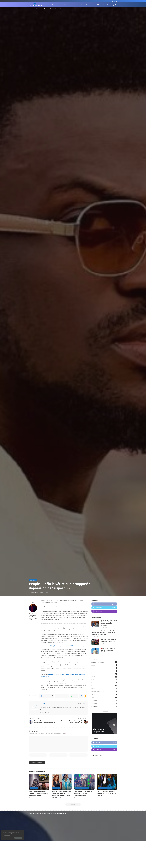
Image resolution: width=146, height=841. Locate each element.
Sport (92, 697)
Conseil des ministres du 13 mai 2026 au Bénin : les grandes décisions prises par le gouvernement (109, 622)
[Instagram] (114, 1)
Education (93, 671)
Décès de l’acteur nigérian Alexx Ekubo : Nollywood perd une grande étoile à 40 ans (33, 617)
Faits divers (94, 674)
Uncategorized (95, 706)
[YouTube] (116, 1)
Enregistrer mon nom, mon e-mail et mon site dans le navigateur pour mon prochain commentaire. (51, 758)
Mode (92, 680)
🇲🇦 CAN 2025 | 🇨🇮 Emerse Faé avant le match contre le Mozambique (108, 650)
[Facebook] (111, 1)
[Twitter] (113, 1)
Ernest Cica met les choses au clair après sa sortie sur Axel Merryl (108, 641)
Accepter (18, 837)
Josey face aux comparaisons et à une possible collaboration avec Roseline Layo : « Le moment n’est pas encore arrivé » (61, 794)
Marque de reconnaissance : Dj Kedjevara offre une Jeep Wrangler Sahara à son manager (38, 793)
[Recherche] (116, 4)
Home (30, 9)
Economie (93, 668)
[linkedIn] (76, 696)
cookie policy (7, 835)
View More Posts (81, 703)
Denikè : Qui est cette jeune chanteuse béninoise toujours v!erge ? (67, 646)
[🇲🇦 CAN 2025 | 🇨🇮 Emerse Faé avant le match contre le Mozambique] (95, 651)
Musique (93, 683)
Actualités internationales (97, 662)
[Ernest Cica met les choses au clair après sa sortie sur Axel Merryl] (95, 642)
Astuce (93, 665)
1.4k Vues (46, 592)
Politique (93, 685)
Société (93, 694)
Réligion (93, 688)
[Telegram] (81, 696)
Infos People (33, 580)
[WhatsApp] (72, 696)
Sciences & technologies (97, 691)
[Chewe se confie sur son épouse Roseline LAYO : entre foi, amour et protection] (107, 782)
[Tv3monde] (36, 4)
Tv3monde (33, 592)
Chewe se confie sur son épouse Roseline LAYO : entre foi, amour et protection (106, 793)
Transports (94, 700)
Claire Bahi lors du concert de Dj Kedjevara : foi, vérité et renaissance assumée (83, 793)
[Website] (85, 712)
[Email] (85, 696)
